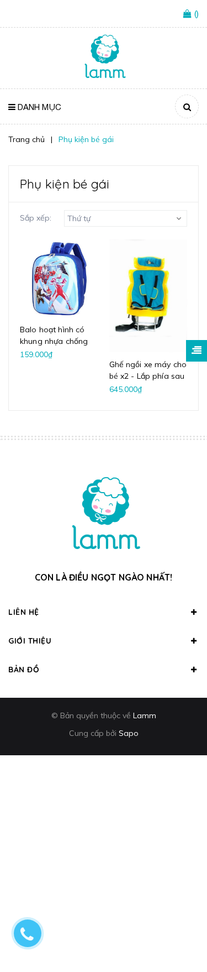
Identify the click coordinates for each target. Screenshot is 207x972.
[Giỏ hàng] (188, 14)
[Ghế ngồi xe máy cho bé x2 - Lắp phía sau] (148, 296)
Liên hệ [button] (23, 612)
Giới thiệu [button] (29, 641)
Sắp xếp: (35, 218)
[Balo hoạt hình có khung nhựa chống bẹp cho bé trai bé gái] (59, 278)
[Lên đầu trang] (180, 934)
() (196, 13)
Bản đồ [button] (23, 670)
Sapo (129, 733)
